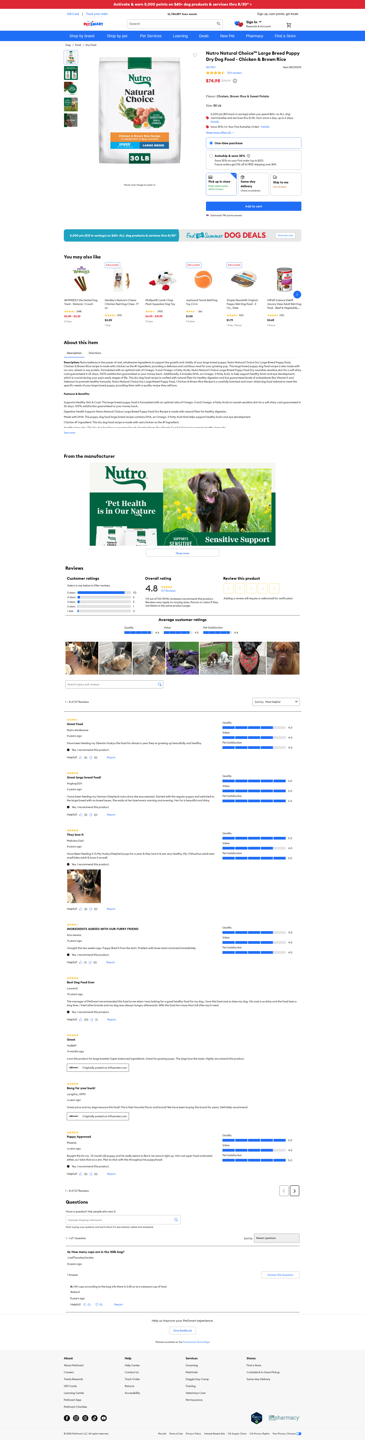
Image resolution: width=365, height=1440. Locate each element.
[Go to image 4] (71, 104)
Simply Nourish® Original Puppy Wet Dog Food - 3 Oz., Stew (242, 304)
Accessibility (132, 1393)
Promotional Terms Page (196, 1342)
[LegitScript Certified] (256, 1418)
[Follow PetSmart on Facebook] (67, 1418)
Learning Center (74, 1393)
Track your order (97, 14)
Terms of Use (176, 1433)
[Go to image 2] (71, 73)
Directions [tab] (95, 353)
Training (191, 1386)
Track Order (132, 1379)
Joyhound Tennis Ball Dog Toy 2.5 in (201, 302)
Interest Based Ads (214, 1433)
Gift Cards (70, 1386)
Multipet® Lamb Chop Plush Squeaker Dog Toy (160, 302)
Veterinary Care (196, 1393)
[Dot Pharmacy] (284, 1418)
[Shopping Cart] (293, 25)
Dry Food (90, 45)
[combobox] (175, 23)
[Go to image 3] (71, 89)
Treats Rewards (73, 1379)
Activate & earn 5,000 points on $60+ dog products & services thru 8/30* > (182, 4)
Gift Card (73, 14)
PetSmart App (72, 1400)
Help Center (132, 1365)
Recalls (162, 1433)
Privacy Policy (193, 1433)
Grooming (192, 1365)
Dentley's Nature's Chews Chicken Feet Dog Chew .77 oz (122, 304)
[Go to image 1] (71, 57)
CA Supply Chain (237, 1433)
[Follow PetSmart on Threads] (85, 1418)
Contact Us (132, 1372)
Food (78, 45)
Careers (69, 1372)
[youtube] (104, 1418)
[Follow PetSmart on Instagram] (76, 1418)
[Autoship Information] (248, 156)
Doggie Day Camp (197, 1379)
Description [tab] (74, 353)
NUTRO (211, 67)
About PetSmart (74, 1365)
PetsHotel (192, 1372)
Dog (68, 45)
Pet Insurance (194, 1400)
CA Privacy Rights (259, 1433)
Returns (129, 1386)
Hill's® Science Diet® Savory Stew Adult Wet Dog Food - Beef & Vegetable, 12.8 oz (284, 304)
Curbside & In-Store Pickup (263, 1372)
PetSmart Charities (75, 1407)
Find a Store (254, 1365)
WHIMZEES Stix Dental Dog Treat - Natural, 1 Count (81, 302)
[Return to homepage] (93, 23)
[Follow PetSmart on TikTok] (94, 1418)
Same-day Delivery (258, 1379)
